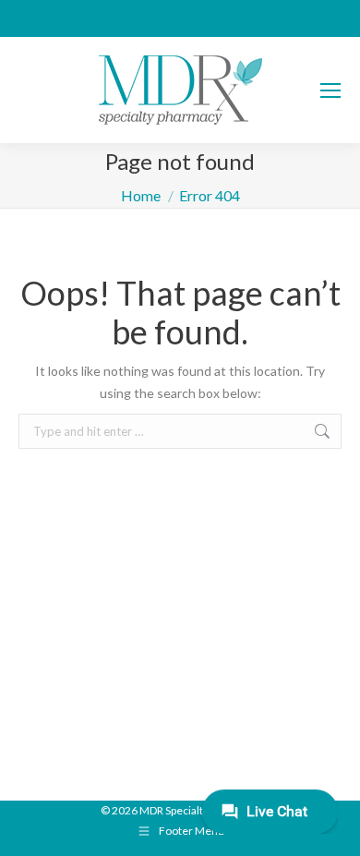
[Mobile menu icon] (330, 90)
